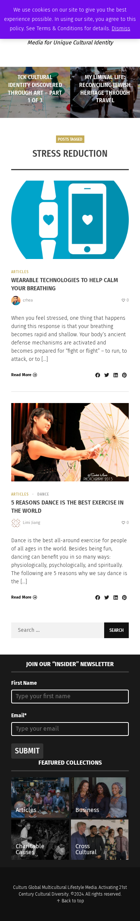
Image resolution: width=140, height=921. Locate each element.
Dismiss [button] (121, 28)
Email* (19, 715)
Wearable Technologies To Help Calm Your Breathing (64, 284)
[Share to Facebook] (97, 375)
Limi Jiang (31, 522)
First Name (24, 683)
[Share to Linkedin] (115, 375)
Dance (43, 494)
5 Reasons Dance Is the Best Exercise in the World (67, 507)
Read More (21, 374)
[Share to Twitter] (106, 375)
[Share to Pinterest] (124, 375)
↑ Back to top (70, 900)
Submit (27, 751)
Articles (20, 272)
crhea (28, 300)
